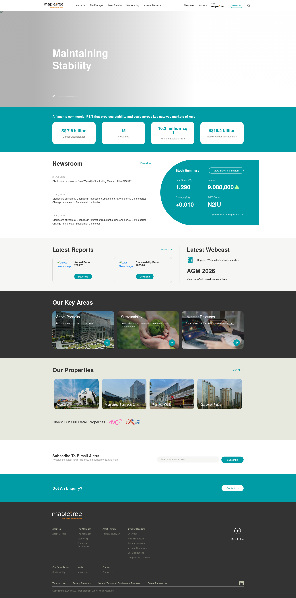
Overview (132, 533)
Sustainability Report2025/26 (148, 263)
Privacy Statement (82, 583)
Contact (203, 5)
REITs (235, 5)
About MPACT (59, 533)
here (237, 260)
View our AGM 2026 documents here (207, 279)
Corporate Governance (84, 544)
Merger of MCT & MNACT (140, 557)
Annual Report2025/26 (82, 263)
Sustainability (132, 5)
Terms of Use (59, 583)
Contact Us (108, 572)
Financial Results (136, 538)
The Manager (84, 533)
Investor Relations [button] (152, 5)
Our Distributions (136, 552)
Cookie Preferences (157, 583)
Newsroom (189, 5)
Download (83, 276)
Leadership (83, 538)
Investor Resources (137, 548)
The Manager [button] (96, 5)
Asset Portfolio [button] (115, 5)
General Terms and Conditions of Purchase (119, 583)
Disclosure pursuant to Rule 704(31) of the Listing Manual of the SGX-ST (92, 181)
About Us (80, 5)
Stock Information (136, 543)
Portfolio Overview (111, 533)
